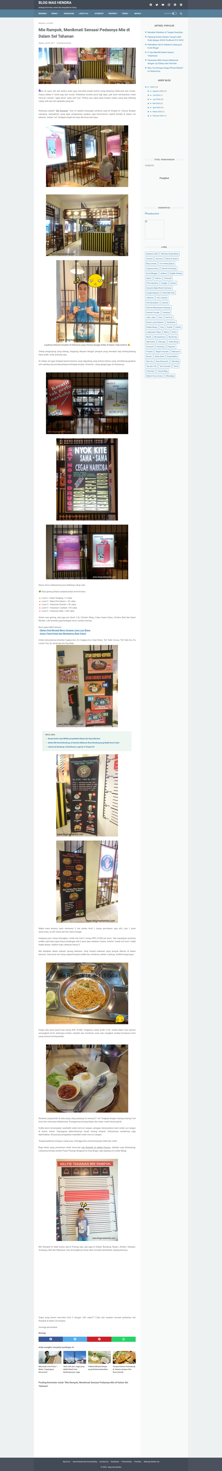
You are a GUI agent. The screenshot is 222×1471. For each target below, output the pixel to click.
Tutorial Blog (163, 371)
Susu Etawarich (162, 361)
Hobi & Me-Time (168, 293)
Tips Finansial (164, 366)
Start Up (149, 361)
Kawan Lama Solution (155, 322)
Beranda (43, 13)
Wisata (137, 13)
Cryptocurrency (152, 268)
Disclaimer (115, 1462)
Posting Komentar (64, 43)
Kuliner (178, 327)
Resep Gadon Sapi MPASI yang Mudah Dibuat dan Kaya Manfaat (74, 739)
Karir (161, 317)
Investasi (166, 312)
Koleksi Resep (151, 327)
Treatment (150, 371)
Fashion (158, 278)
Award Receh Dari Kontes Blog (85, 1462)
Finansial (167, 278)
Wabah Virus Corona (154, 376)
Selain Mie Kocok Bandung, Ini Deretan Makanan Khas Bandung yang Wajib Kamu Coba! (83, 743)
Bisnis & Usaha (172, 259)
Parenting (160, 347)
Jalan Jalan (151, 317)
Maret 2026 (157, 112)
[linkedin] (174, 5)
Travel (175, 366)
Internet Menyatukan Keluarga (158, 307)
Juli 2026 (156, 95)
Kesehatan (69, 13)
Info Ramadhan (152, 303)
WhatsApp (170, 376)
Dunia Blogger (151, 273)
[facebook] (150, 5)
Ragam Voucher (162, 351)
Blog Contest (151, 264)
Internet (165, 303)
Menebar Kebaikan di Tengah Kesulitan (165, 32)
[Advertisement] (164, 137)
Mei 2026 (156, 103)
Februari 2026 (158, 116)
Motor (174, 332)
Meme (166, 332)
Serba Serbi (159, 356)
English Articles (176, 273)
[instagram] (168, 5)
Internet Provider (153, 312)
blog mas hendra (55, 3)
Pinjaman (171, 347)
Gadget (164, 283)
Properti (112, 13)
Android (149, 259)
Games (173, 283)
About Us (66, 1462)
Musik (148, 337)
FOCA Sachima (152, 283)
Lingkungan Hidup (153, 332)
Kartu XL (169, 317)
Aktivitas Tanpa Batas (169, 254)
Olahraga (162, 342)
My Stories (173, 337)
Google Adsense (152, 293)
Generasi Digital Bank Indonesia (158, 288)
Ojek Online (150, 342)
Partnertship (127, 1462)
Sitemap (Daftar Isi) (151, 1462)
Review (149, 356)
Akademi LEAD (152, 254)
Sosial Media (172, 356)
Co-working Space (167, 264)
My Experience (159, 337)
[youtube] (162, 5)
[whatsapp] (123, 1339)
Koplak (169, 327)
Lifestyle (83, 13)
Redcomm (176, 351)
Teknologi (175, 361)
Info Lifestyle (162, 298)
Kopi (162, 327)
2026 (152, 87)
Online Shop (173, 342)
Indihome (150, 298)
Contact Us (103, 1462)
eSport (148, 278)
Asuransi (159, 259)
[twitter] (156, 5)
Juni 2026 (157, 99)
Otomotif (99, 13)
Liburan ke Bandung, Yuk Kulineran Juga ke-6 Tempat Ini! (71, 747)
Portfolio (137, 1462)
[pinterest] (180, 5)
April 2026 (157, 107)
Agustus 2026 (158, 91)
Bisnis (54, 13)
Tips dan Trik (151, 366)
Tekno (125, 13)
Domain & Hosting (169, 268)
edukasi (163, 273)
